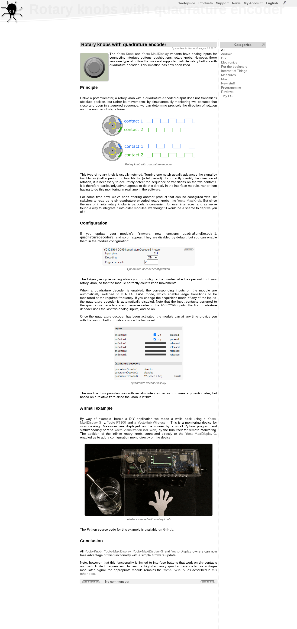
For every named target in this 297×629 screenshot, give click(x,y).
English (272, 3)
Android (226, 54)
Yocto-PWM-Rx (174, 570)
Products (205, 3)
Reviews (227, 92)
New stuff (228, 83)
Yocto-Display (181, 551)
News (236, 3)
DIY (223, 58)
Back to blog (208, 582)
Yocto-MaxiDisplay (155, 54)
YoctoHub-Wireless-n (153, 422)
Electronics (229, 62)
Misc (224, 79)
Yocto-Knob (125, 54)
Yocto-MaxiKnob (189, 200)
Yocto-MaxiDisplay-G (200, 433)
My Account (253, 3)
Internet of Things (234, 71)
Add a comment (91, 582)
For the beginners (234, 66)
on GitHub (165, 529)
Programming (231, 87)
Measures (228, 75)
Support (222, 3)
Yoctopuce (186, 3)
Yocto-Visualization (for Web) (135, 430)
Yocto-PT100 (116, 422)
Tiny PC (226, 96)
